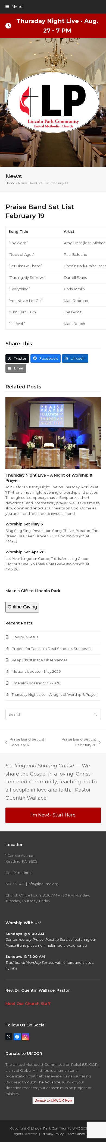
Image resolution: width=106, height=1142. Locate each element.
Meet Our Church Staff (28, 1003)
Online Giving (22, 607)
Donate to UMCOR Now (53, 1100)
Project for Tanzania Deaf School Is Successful (52, 648)
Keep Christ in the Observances (39, 660)
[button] (14, 6)
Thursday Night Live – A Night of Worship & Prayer (54, 694)
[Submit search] (95, 714)
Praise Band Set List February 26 (75, 742)
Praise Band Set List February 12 (24, 742)
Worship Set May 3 (24, 524)
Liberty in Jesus (25, 637)
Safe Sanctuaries (80, 1134)
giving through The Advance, (36, 1082)
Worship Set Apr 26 (24, 552)
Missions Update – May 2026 (36, 671)
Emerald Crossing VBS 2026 (36, 683)
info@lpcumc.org (43, 884)
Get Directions (18, 872)
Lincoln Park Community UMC (55, 1128)
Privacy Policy (53, 1134)
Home (10, 183)
